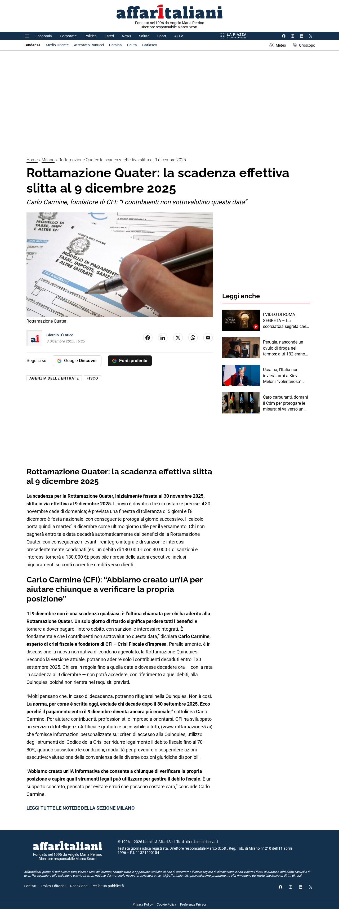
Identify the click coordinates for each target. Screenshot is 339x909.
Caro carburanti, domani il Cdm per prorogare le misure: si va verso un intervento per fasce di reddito (285, 403)
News (126, 36)
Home (32, 159)
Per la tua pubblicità (107, 886)
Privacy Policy (143, 904)
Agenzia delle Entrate (54, 378)
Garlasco (149, 45)
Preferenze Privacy (193, 904)
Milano (48, 159)
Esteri (109, 36)
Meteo (281, 45)
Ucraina (115, 45)
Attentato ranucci (89, 45)
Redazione (78, 886)
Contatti (30, 886)
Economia (43, 36)
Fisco (92, 378)
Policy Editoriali (53, 886)
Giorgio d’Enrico (59, 335)
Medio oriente (57, 45)
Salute (144, 36)
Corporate (68, 36)
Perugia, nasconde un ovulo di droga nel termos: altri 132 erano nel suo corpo (284, 348)
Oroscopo (307, 45)
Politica (90, 36)
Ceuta (132, 45)
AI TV (178, 36)
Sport (161, 36)
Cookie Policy (166, 904)
